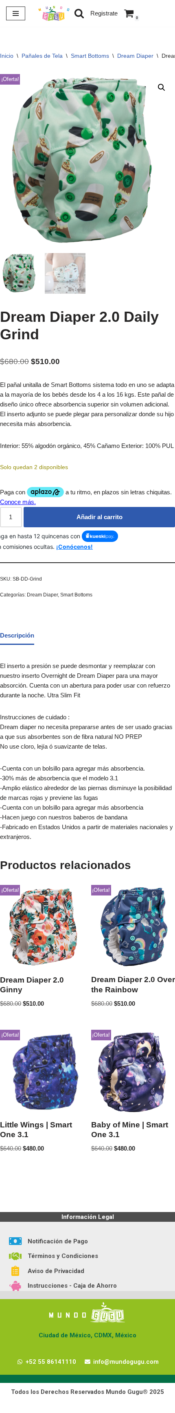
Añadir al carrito (99, 516)
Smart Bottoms (90, 55)
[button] (161, 87)
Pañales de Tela (42, 55)
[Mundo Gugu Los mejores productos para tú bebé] (53, 13)
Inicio (6, 55)
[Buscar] (79, 13)
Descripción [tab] (17, 635)
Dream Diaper (135, 55)
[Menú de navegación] (15, 13)
